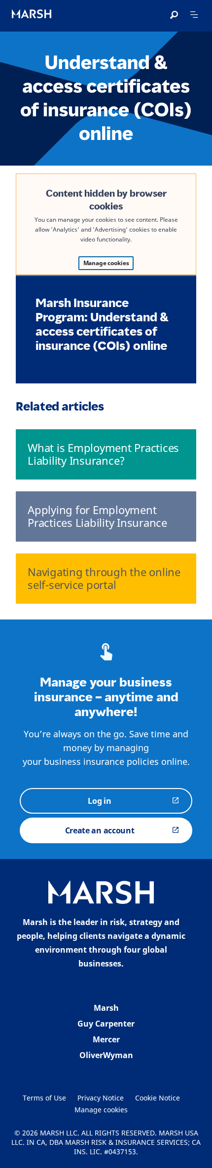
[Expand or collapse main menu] (194, 15)
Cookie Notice (157, 1097)
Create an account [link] (100, 830)
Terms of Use (44, 1097)
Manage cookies (106, 263)
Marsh (106, 1007)
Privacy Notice (100, 1097)
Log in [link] (99, 800)
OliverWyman (106, 1055)
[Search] (174, 15)
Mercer (106, 1039)
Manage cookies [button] (101, 1109)
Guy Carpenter (106, 1023)
